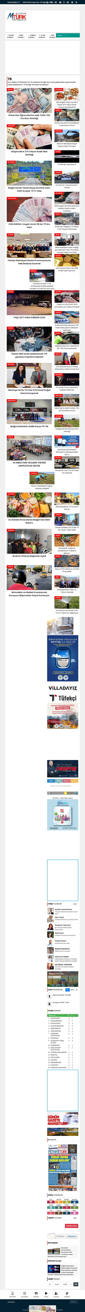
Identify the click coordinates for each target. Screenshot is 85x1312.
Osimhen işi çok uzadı (62, 943)
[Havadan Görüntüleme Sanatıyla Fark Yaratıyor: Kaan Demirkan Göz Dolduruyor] (54, 1251)
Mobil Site (12, 1297)
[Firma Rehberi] (60, 2)
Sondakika (24, 1297)
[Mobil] (47, 2)
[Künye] (72, 2)
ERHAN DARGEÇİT (62, 949)
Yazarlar (56, 1297)
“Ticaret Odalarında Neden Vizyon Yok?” (66, 913)
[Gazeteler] (68, 2)
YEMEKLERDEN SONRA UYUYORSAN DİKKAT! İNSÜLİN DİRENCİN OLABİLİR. (66, 960)
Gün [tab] (67, 990)
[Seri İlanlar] (64, 2)
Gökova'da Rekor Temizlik (60, 996)
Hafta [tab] (72, 990)
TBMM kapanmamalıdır (62, 951)
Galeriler (36, 1297)
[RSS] (76, 2)
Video (46, 1297)
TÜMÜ (75, 904)
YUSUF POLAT (60, 941)
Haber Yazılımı (58, 1310)
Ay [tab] (76, 990)
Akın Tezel (59, 917)
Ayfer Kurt (59, 933)
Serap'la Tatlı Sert (63, 925)
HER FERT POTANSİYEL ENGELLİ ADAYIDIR (64, 968)
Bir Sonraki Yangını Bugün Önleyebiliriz (63, 928)
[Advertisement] (40, 26)
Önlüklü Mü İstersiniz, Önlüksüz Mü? (66, 920)
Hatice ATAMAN (62, 957)
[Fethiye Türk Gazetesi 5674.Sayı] (62, 1167)
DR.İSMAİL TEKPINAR (63, 964)
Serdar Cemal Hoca (63, 909)
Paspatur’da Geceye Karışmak (65, 935)
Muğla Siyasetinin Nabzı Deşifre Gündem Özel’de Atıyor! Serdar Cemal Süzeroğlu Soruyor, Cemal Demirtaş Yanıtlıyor (62, 1270)
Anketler (67, 1297)
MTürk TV (74, 1302)
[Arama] (51, 2)
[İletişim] (56, 2)
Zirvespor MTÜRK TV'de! (58, 1003)
